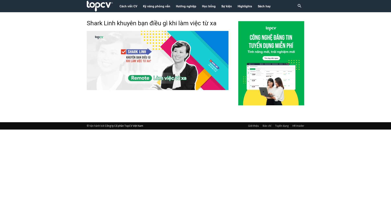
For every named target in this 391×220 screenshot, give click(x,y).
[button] (299, 6)
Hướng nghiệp (186, 6)
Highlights (245, 6)
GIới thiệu (253, 126)
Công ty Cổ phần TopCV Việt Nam (124, 126)
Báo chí (267, 126)
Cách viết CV (128, 6)
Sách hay (264, 6)
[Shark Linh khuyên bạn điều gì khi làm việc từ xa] (157, 89)
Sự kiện (226, 6)
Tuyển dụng (282, 126)
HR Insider (298, 126)
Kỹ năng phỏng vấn (156, 6)
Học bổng (209, 6)
